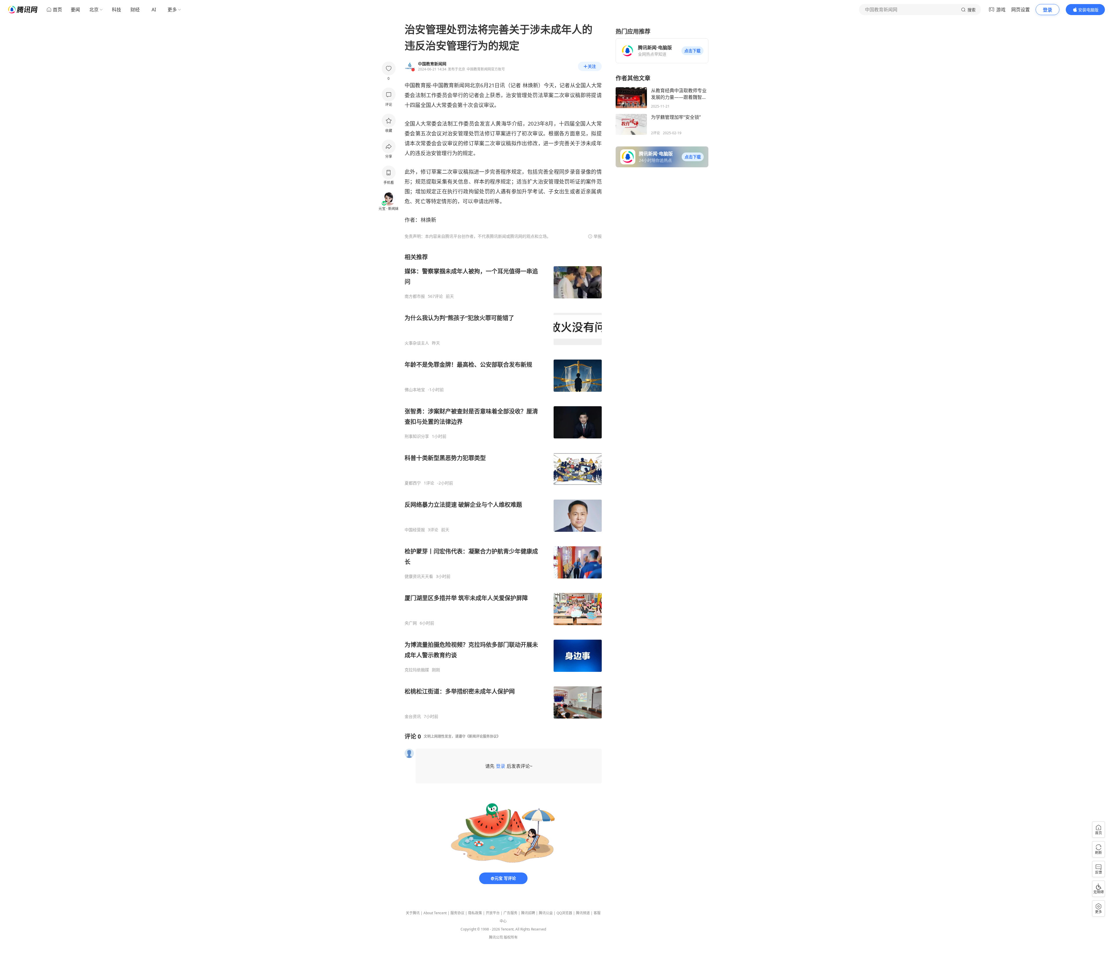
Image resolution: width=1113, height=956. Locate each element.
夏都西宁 (413, 483)
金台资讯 (413, 716)
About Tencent (435, 912)
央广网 (411, 623)
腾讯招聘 (528, 912)
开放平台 (493, 912)
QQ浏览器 (564, 912)
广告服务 (510, 912)
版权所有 (511, 937)
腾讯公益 (546, 912)
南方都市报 (415, 296)
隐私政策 (475, 912)
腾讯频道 (583, 912)
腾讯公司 (496, 937)
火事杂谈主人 (417, 343)
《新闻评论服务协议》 (482, 736)
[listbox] (503, 486)
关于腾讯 (413, 912)
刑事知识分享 (417, 436)
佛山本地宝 (415, 390)
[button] (692, 50)
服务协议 (457, 912)
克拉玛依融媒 (417, 670)
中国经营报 (415, 530)
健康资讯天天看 (419, 576)
